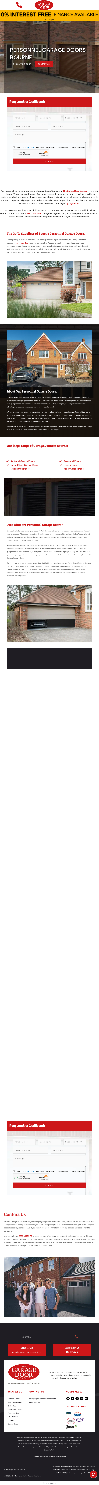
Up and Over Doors (15, 1402)
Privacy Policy (30, 147)
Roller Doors (12, 1406)
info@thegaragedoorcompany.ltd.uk (27, 1352)
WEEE (6, 1476)
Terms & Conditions (34, 1476)
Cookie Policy (13, 1476)
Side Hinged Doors (15, 1409)
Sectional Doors (14, 1399)
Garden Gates (13, 1424)
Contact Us (44, 64)
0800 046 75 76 (35, 1402)
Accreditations (76, 1406)
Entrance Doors (13, 1420)
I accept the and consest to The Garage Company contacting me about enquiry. (50, 147)
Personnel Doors (14, 1413)
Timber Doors (13, 1417)
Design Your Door (22, 64)
